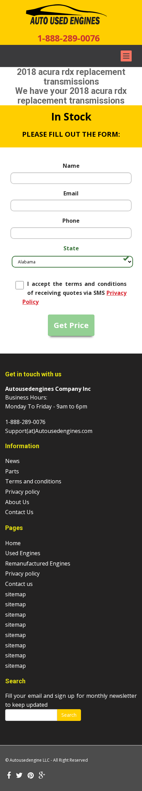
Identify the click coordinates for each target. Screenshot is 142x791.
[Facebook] (9, 776)
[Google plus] (42, 776)
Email (71, 193)
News (12, 461)
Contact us (19, 584)
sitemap (15, 594)
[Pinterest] (31, 776)
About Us (17, 502)
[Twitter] (19, 776)
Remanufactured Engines (37, 563)
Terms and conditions (33, 481)
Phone (71, 220)
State (71, 248)
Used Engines (22, 553)
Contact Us (19, 512)
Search (69, 715)
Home (13, 543)
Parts (12, 471)
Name (71, 166)
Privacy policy (22, 491)
